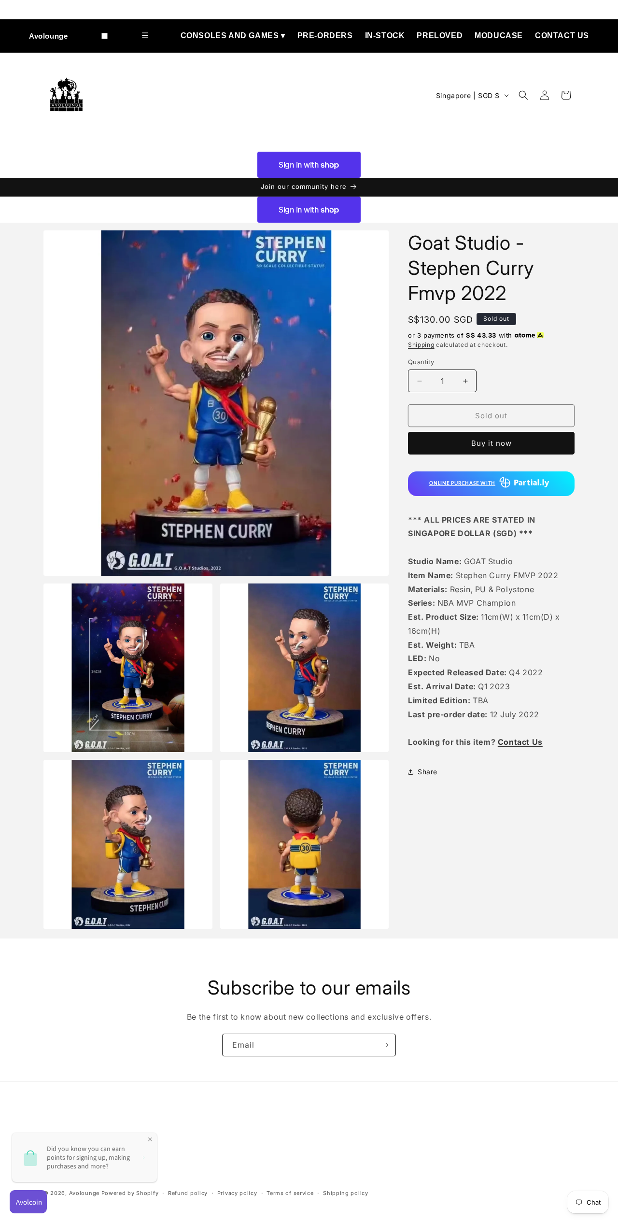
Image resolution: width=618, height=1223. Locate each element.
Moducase (499, 35)
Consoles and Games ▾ (233, 35)
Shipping (421, 344)
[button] (523, 95)
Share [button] (427, 772)
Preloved (440, 35)
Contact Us (562, 35)
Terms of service (290, 1193)
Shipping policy (345, 1193)
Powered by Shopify (130, 1193)
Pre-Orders (325, 35)
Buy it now (491, 443)
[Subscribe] (384, 1045)
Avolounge (48, 36)
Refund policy (188, 1193)
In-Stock (385, 35)
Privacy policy (237, 1193)
